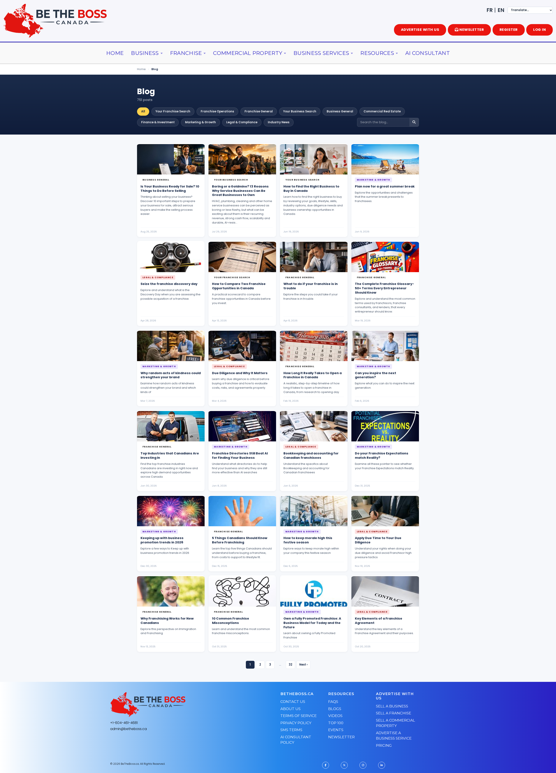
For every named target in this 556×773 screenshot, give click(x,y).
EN (501, 10)
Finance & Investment (158, 122)
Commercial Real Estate (382, 111)
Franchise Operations (217, 111)
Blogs (334, 709)
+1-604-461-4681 (124, 722)
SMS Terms (291, 730)
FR (489, 10)
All (143, 111)
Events (335, 730)
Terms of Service (298, 716)
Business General (340, 111)
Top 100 (335, 723)
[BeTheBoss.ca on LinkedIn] (381, 765)
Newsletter (341, 737)
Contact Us (292, 701)
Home (115, 53)
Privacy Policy (295, 723)
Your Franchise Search (173, 111)
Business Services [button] (321, 53)
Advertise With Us (420, 29)
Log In (539, 29)
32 (290, 665)
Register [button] (509, 29)
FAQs (333, 701)
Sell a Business (392, 706)
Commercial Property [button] (247, 53)
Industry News (279, 122)
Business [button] (145, 53)
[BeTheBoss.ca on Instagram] (362, 765)
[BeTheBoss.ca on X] (344, 765)
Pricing (384, 745)
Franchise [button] (186, 53)
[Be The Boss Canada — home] (175, 705)
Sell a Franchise (393, 713)
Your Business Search (299, 111)
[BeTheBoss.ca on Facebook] (325, 765)
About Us (290, 709)
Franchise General (259, 111)
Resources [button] (377, 53)
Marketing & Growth (200, 122)
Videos (335, 716)
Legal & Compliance (241, 122)
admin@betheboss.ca (128, 728)
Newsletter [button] (471, 29)
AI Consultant (427, 53)
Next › (303, 665)
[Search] (414, 122)
